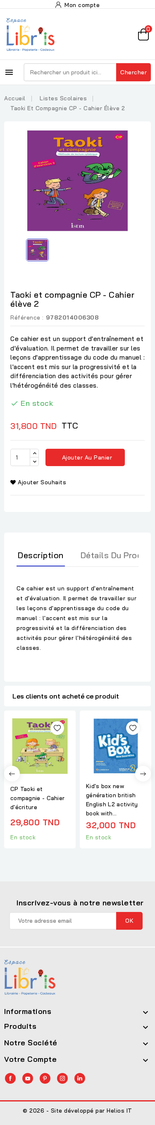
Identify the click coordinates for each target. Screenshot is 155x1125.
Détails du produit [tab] (117, 555)
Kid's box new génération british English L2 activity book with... (112, 799)
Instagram (62, 1078)
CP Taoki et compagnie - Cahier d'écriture (37, 798)
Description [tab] (41, 555)
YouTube (27, 1078)
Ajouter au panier (86, 457)
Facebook (10, 1078)
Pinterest (45, 1078)
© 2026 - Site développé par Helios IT (77, 1110)
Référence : (27, 317)
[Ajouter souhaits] (57, 728)
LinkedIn (79, 1078)
